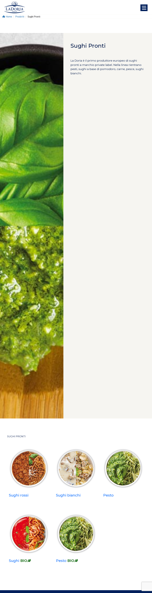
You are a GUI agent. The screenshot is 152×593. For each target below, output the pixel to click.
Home (9, 16)
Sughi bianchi (68, 495)
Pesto (108, 495)
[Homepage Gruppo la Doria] (14, 7)
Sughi (18, 561)
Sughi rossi (18, 495)
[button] (144, 7)
